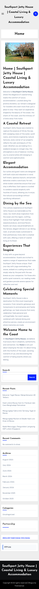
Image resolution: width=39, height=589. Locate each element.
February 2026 (8, 482)
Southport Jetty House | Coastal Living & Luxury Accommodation (19, 570)
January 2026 (8, 488)
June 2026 (7, 471)
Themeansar (19, 586)
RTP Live (7, 547)
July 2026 (7, 465)
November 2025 (9, 493)
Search (6, 370)
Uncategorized (9, 514)
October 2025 (8, 499)
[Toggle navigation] (2, 13)
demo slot (6, 538)
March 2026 (7, 476)
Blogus (31, 583)
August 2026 (8, 460)
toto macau (25, 538)
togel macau (15, 538)
